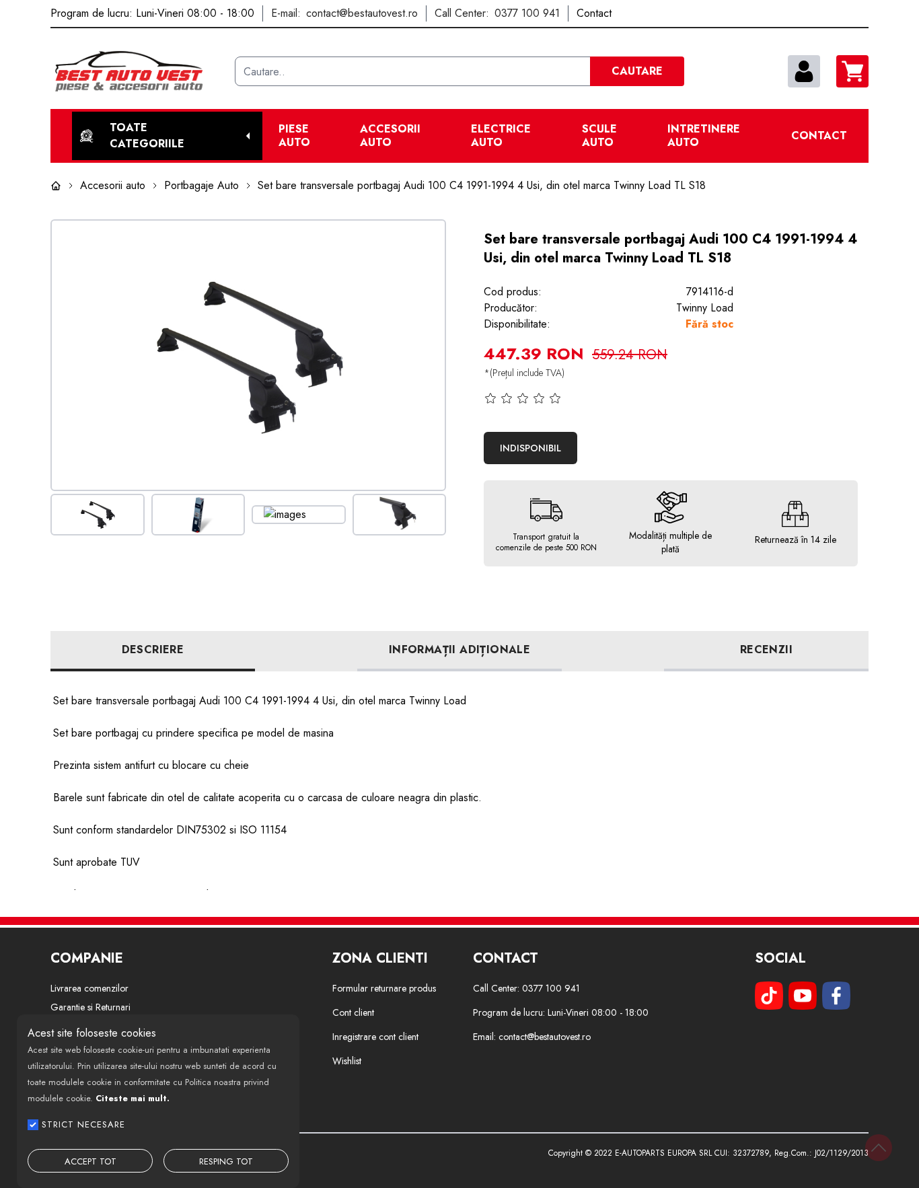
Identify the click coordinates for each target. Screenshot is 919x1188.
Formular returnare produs (384, 988)
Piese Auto (294, 135)
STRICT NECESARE (83, 1124)
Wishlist (346, 1061)
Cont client (353, 1012)
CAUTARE (637, 71)
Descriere (153, 649)
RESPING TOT (226, 1161)
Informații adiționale (459, 649)
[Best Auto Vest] (137, 71)
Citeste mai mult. (133, 1098)
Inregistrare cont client (375, 1036)
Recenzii (766, 649)
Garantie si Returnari (90, 1007)
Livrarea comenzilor (89, 988)
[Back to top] (878, 1147)
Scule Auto (599, 135)
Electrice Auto (501, 135)
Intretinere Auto (703, 135)
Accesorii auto (390, 135)
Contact (819, 136)
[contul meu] (804, 71)
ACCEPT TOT (90, 1161)
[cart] (852, 71)
